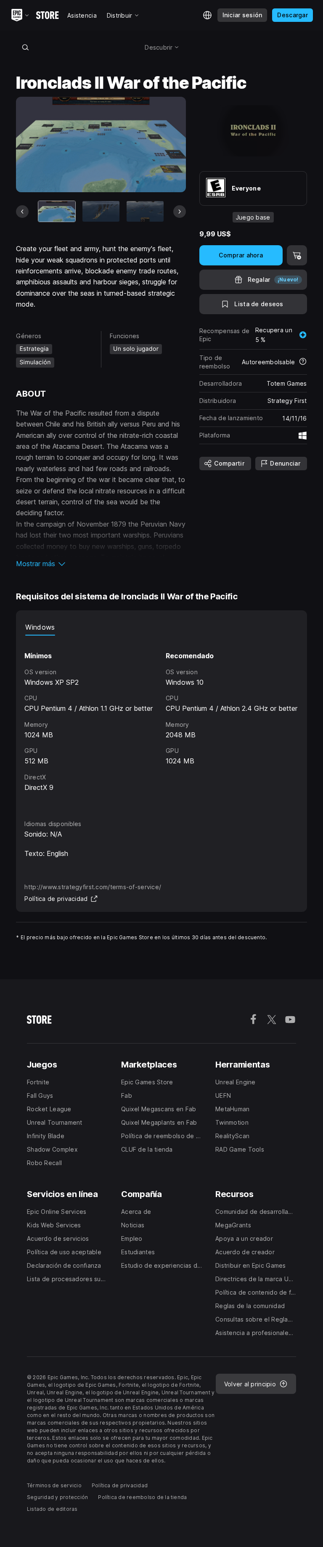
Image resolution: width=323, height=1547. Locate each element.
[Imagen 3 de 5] (145, 211)
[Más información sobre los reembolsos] (303, 362)
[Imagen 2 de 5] (101, 211)
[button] (100, 563)
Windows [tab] (40, 627)
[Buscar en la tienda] (25, 47)
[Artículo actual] (57, 211)
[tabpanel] (161, 720)
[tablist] (161, 627)
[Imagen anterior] (22, 211)
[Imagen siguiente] (179, 211)
